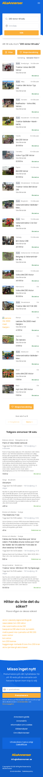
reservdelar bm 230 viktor (14, 623)
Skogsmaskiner (8, 565)
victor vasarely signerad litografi (16, 620)
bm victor (6, 638)
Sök (21, 32)
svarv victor (7, 635)
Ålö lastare (21, 340)
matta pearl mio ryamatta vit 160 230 (19, 632)
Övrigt (4, 480)
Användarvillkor (22, 702)
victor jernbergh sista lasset (14, 647)
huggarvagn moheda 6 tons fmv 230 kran (21, 644)
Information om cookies (21, 724)
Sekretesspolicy (27, 771)
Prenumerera (21, 695)
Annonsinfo (21, 721)
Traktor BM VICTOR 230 (26, 306)
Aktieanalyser (21, 728)
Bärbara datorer (8, 440)
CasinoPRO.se (21, 744)
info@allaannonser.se (21, 759)
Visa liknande (21, 73)
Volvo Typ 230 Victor (25, 155)
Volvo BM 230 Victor (25, 274)
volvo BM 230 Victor (24, 373)
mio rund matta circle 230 (14, 626)
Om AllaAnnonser (21, 732)
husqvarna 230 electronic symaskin (18, 629)
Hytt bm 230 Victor (24, 389)
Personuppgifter (8, 704)
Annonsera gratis (21, 717)
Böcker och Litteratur (9, 512)
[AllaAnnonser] (12, 3)
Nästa (28, 422)
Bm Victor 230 (22, 241)
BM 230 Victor (22, 139)
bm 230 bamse (9, 641)
